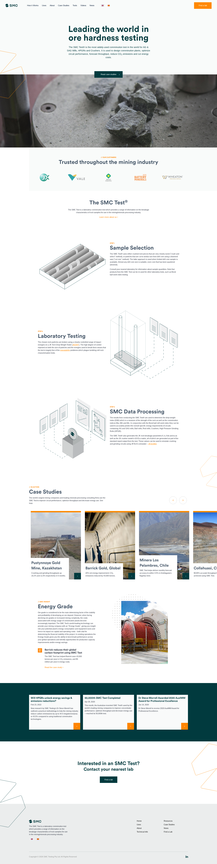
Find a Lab (168, 832)
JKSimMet (152, 444)
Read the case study (54, 667)
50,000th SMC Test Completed (102, 698)
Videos (83, 5)
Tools (75, 5)
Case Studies (63, 5)
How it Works (33, 5)
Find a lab (203, 5)
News (92, 5)
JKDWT (76, 345)
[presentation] (173, 500)
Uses (44, 5)
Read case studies (108, 74)
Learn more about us (108, 217)
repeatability (65, 350)
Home (139, 821)
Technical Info (142, 832)
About (52, 5)
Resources (168, 821)
